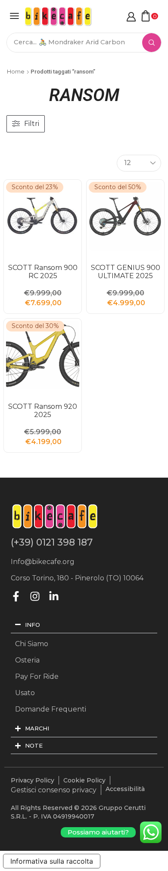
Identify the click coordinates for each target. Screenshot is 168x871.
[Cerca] (151, 42)
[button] (14, 15)
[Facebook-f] (16, 596)
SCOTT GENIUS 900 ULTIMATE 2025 (125, 272)
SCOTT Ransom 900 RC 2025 (43, 272)
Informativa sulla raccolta (51, 861)
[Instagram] (35, 596)
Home (16, 71)
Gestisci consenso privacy (53, 790)
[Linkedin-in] (54, 596)
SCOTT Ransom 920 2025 (42, 410)
